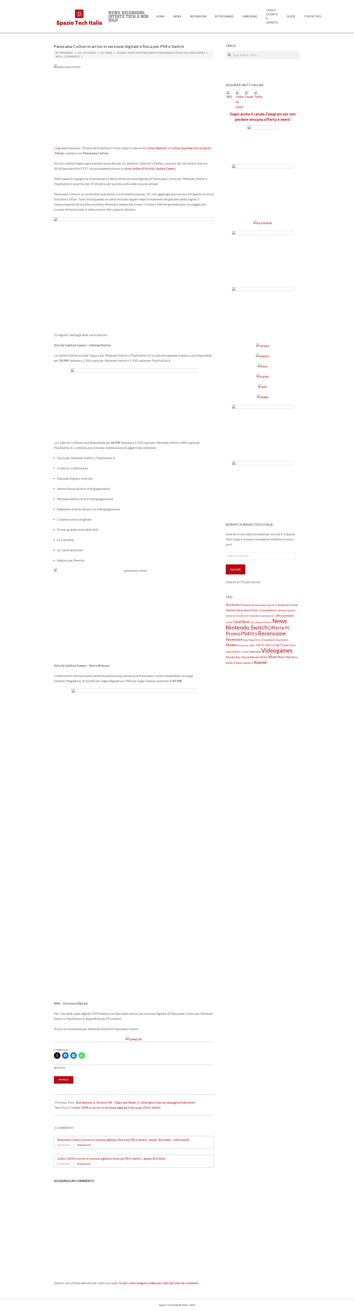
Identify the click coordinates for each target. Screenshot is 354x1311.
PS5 (253, 633)
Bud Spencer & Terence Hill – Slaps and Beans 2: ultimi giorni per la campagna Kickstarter (135, 1102)
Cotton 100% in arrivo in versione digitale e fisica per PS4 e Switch (115, 1107)
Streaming (242, 645)
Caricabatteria (267, 610)
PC (287, 627)
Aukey (240, 610)
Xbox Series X (244, 663)
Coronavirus (267, 615)
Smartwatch (281, 639)
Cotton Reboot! (156, 148)
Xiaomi (260, 662)
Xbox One (283, 657)
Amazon (246, 605)
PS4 (186, 52)
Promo (233, 633)
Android (231, 610)
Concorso (230, 615)
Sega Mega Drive (252, 640)
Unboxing (255, 651)
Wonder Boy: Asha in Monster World (247, 657)
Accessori (233, 604)
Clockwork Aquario (286, 610)
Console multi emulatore (247, 615)
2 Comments (71, 56)
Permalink (84, 1145)
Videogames (197, 52)
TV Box (244, 651)
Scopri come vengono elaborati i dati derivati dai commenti (159, 1283)
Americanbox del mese (264, 605)
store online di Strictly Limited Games (149, 168)
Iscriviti (235, 569)
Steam (231, 645)
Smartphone (268, 639)
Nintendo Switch (147, 52)
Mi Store (267, 622)
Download (287, 615)
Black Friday (251, 610)
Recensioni (234, 639)
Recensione (272, 633)
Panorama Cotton (171, 52)
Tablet (251, 645)
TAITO (260, 645)
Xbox (272, 656)
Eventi (229, 622)
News (108, 52)
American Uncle (288, 605)
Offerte (276, 628)
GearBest (241, 621)
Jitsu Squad (256, 622)
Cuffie (277, 615)
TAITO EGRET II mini (277, 645)
